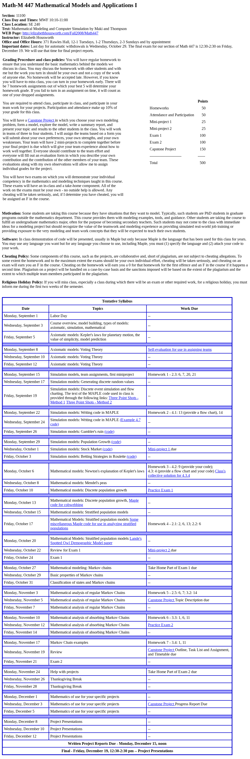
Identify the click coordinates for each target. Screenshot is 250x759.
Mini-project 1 (159, 449)
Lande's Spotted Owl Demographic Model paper (96, 540)
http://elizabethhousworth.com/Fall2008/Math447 (60, 33)
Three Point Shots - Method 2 (89, 402)
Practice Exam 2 (160, 625)
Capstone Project (41, 120)
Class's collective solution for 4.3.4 (187, 473)
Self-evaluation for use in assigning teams (180, 349)
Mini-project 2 (159, 550)
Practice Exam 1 (160, 490)
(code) (109, 431)
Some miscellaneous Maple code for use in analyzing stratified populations (94, 523)
